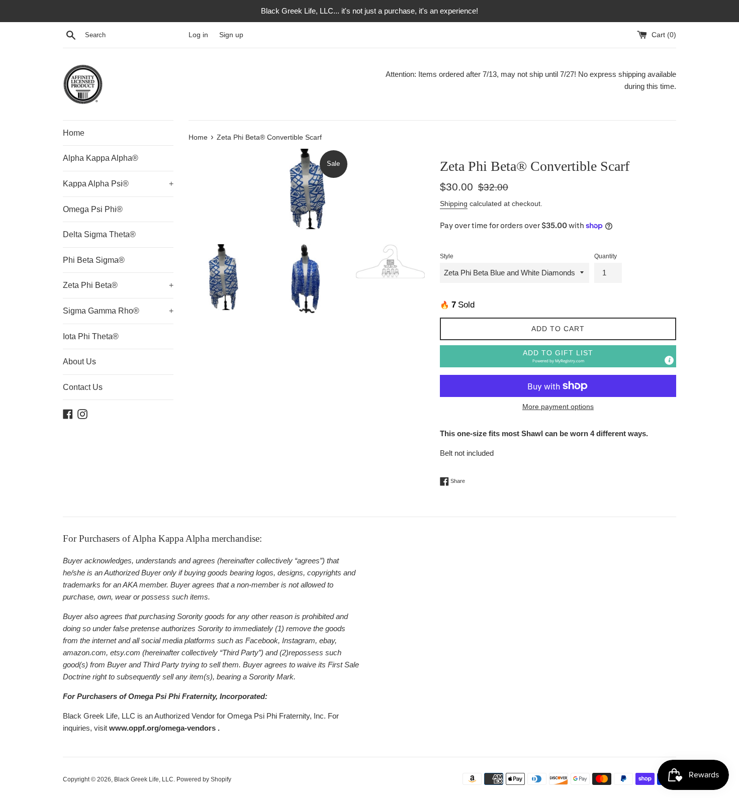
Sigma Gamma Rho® (118, 311)
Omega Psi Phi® (93, 209)
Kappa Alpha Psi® (118, 183)
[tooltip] (669, 360)
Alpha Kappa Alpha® (100, 158)
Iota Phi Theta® (91, 336)
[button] (558, 356)
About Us (79, 361)
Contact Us (83, 387)
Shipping (454, 203)
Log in (198, 35)
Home (73, 133)
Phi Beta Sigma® (94, 260)
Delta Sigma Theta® (99, 234)
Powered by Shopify (203, 779)
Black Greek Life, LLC (143, 779)
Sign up (231, 35)
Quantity (605, 256)
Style (446, 256)
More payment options (558, 407)
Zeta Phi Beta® (118, 285)
